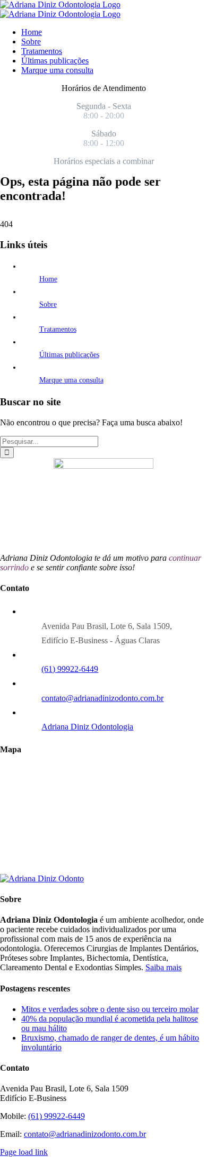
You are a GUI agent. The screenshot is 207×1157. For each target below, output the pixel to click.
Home (48, 279)
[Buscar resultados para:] (49, 440)
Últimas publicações (69, 355)
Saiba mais (163, 967)
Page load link (24, 1151)
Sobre (48, 304)
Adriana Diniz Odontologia (87, 726)
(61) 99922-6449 (69, 668)
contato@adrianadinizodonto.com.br (102, 698)
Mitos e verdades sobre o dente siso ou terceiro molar (110, 1009)
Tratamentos (57, 329)
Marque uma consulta (71, 380)
